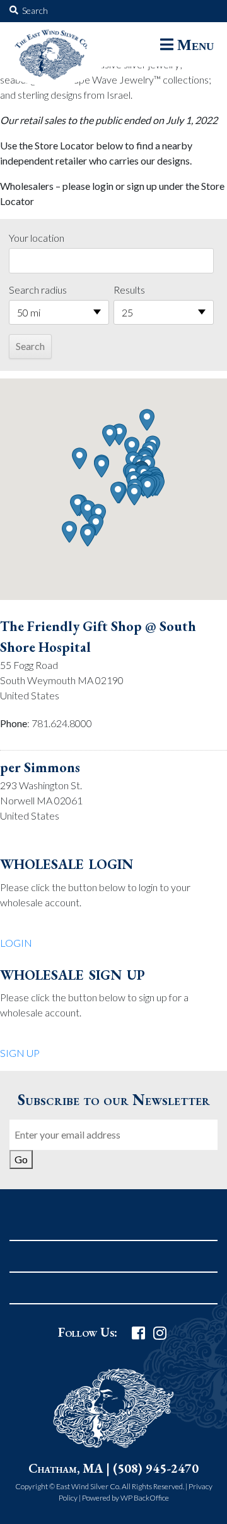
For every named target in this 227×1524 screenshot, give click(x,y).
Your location (36, 238)
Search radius (38, 290)
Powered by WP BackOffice (125, 1497)
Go (21, 1159)
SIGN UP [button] (20, 1053)
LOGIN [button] (16, 943)
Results (129, 290)
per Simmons (40, 767)
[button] (147, 488)
